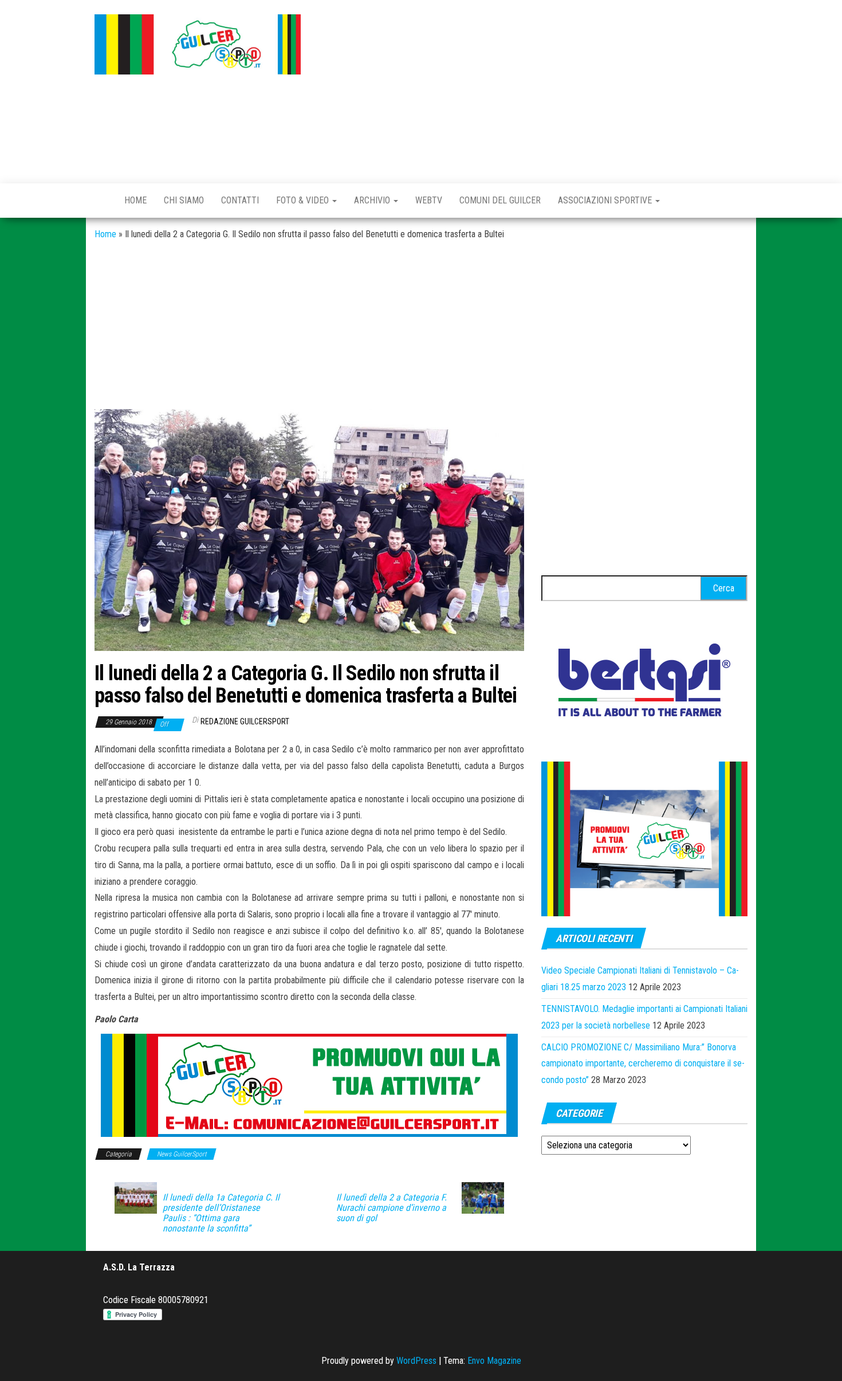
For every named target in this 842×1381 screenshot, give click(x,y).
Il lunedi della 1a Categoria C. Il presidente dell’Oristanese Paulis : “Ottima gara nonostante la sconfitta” (221, 1213)
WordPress (416, 1360)
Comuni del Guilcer (500, 200)
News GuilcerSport (181, 1154)
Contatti (240, 200)
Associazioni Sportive (606, 200)
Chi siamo (184, 200)
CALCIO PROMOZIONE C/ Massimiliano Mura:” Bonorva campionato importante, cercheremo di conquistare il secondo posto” (643, 1064)
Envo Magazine (494, 1360)
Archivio (373, 200)
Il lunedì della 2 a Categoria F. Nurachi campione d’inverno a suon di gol (391, 1207)
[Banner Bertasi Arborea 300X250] (644, 683)
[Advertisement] (532, 89)
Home (135, 200)
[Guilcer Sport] (101, 200)
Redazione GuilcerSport (244, 721)
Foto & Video (303, 200)
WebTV (428, 200)
